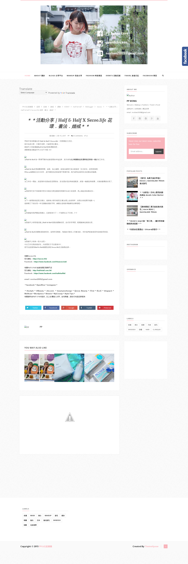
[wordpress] (146, 118)
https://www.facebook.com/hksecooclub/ (50, 262)
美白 (136, 325)
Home (27, 75)
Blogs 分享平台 (56, 75)
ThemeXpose (151, 546)
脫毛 (155, 325)
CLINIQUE (157, 329)
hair (148, 329)
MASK (32, 515)
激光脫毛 (46, 520)
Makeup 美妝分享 (74, 75)
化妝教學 (33, 525)
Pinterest (107, 308)
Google (71, 308)
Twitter (35, 308)
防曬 (140, 329)
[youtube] (158, 118)
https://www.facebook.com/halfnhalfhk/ (49, 273)
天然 (149, 325)
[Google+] (152, 118)
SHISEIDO (132, 329)
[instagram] (140, 118)
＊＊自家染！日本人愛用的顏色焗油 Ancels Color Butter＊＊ (152, 195)
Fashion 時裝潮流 (94, 75)
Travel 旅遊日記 (131, 75)
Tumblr (89, 308)
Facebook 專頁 (150, 75)
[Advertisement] (38, 470)
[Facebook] (133, 118)
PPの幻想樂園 (45, 546)
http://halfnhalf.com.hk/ (42, 270)
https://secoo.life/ (40, 259)
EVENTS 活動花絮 (113, 75)
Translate (70, 93)
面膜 (142, 325)
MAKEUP (48, 515)
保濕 (129, 325)
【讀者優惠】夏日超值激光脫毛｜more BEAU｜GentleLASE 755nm (151, 209)
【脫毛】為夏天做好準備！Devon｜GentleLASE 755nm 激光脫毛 (152, 180)
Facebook (53, 308)
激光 (31, 520)
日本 (38, 520)
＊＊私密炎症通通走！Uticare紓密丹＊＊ (144, 229)
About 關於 (39, 75)
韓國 (25, 520)
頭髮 (25, 525)
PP (41, 326)
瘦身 (63, 515)
